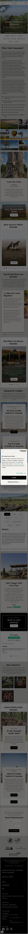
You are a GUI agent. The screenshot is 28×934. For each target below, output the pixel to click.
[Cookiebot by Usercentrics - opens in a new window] (20, 451)
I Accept (14, 477)
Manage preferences (13, 482)
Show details (19, 473)
